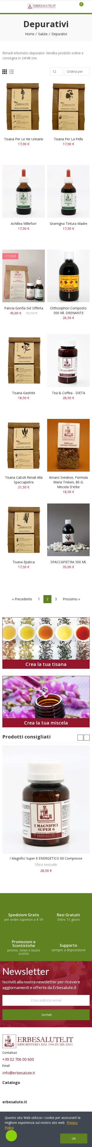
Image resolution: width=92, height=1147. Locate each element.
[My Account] (88, 6)
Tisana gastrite (23, 393)
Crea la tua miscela (46, 723)
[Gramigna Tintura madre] (68, 191)
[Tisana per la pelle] (68, 106)
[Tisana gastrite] (23, 360)
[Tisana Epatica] (23, 529)
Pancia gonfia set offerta (23, 308)
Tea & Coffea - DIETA (68, 393)
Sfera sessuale (46, 864)
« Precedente (22, 599)
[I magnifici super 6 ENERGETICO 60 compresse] (46, 799)
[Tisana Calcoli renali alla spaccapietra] (23, 445)
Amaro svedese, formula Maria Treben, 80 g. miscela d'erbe (68, 482)
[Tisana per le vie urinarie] (23, 106)
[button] (80, 738)
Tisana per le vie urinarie (23, 139)
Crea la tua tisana (46, 664)
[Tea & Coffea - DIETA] (68, 360)
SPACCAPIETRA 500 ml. (68, 562)
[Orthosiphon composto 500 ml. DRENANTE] (68, 276)
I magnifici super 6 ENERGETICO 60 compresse (46, 858)
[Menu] (4, 6)
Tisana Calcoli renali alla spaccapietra (23, 479)
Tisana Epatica (24, 562)
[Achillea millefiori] (23, 191)
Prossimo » (71, 599)
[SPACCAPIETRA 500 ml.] (68, 529)
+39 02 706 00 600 (18, 1059)
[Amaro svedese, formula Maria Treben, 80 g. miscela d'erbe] (68, 445)
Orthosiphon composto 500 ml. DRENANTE (68, 310)
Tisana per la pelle (68, 139)
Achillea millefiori (23, 223)
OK (74, 1138)
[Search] (73, 6)
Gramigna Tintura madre (68, 223)
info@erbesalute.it (18, 1072)
